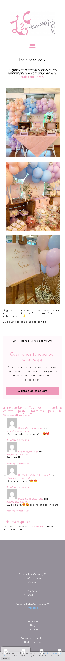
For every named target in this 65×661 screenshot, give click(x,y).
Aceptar (5, 658)
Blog (32, 625)
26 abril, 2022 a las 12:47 (17, 501)
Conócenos (32, 621)
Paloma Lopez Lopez (28, 451)
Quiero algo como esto (32, 391)
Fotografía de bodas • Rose (31, 427)
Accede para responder (17, 439)
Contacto (32, 629)
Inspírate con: (32, 60)
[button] (33, 123)
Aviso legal (32, 608)
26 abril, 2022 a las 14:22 (17, 454)
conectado (37, 526)
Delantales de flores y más (30, 498)
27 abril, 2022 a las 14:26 (17, 430)
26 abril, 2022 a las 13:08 (17, 478)
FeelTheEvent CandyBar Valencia (34, 475)
